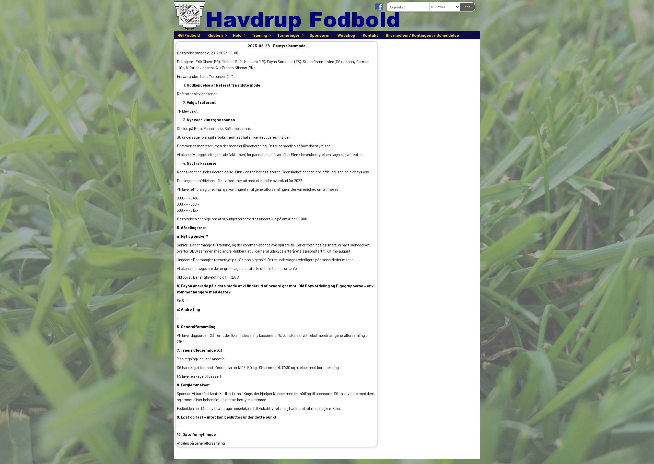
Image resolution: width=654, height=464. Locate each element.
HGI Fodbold (189, 35)
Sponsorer (320, 35)
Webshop (346, 35)
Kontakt (370, 35)
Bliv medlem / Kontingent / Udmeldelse (422, 35)
